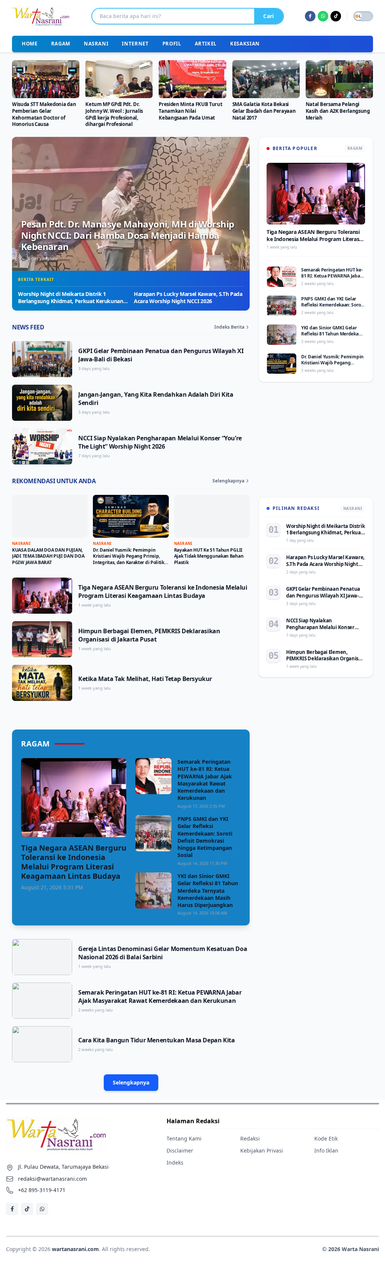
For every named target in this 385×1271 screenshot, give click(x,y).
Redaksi (250, 1138)
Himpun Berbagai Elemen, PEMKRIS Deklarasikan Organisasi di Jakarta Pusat (149, 635)
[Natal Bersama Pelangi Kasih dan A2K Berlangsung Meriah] (339, 79)
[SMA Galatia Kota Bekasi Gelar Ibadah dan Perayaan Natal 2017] (266, 79)
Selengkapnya (228, 481)
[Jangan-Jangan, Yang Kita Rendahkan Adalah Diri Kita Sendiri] (42, 403)
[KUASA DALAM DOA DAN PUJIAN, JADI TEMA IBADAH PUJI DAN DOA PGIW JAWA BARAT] (50, 516)
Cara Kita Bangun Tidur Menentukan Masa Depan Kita (156, 1040)
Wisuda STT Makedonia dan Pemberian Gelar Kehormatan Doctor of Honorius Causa (44, 114)
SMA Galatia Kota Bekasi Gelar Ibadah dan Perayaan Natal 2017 (264, 111)
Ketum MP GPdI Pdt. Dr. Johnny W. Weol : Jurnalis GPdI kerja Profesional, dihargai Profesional (114, 114)
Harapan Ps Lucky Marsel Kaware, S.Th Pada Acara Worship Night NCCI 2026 (188, 297)
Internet (135, 43)
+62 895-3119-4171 (41, 1190)
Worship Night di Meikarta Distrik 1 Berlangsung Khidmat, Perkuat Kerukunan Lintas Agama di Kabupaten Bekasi (70, 301)
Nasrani (96, 43)
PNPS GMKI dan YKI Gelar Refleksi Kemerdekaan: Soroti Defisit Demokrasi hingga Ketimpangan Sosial (204, 836)
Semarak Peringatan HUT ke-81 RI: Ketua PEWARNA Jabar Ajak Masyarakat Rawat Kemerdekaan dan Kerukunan (204, 779)
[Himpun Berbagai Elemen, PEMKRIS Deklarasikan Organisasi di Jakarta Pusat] (42, 639)
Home (30, 43)
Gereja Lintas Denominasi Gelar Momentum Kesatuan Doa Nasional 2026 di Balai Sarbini (162, 953)
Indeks (175, 1162)
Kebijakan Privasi (261, 1150)
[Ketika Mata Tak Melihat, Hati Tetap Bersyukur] (42, 683)
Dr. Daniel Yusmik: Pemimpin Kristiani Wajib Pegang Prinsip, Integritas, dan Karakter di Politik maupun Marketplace (128, 559)
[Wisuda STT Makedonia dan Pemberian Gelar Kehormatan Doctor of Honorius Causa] (45, 79)
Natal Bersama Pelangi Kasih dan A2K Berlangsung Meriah (338, 111)
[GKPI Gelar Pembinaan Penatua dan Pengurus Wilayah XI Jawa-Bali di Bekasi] (42, 359)
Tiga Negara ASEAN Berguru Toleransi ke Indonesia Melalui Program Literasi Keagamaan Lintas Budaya (162, 591)
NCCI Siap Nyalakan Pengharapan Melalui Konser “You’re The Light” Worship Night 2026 (160, 442)
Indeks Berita (229, 327)
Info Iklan (326, 1150)
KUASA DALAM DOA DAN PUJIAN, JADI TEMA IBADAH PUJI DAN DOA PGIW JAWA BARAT (48, 556)
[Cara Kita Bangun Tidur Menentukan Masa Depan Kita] (42, 1044)
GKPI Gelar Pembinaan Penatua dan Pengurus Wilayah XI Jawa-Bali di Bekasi (323, 595)
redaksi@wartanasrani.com (52, 1178)
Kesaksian (245, 43)
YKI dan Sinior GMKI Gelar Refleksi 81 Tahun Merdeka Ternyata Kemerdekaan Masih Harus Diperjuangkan (207, 890)
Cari (268, 16)
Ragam (60, 43)
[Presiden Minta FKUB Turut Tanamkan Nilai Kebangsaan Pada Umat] (192, 79)
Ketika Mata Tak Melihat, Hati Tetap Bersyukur (145, 679)
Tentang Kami (184, 1138)
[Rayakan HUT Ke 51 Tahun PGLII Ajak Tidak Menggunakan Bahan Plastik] (212, 516)
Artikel (206, 43)
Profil (171, 43)
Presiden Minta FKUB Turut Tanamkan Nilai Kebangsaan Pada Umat (190, 111)
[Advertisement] (316, 444)
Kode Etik (326, 1138)
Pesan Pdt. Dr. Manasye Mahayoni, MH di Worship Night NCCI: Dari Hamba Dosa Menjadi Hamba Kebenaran (127, 235)
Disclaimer (180, 1150)
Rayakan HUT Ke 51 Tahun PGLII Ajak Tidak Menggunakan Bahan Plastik (209, 556)
